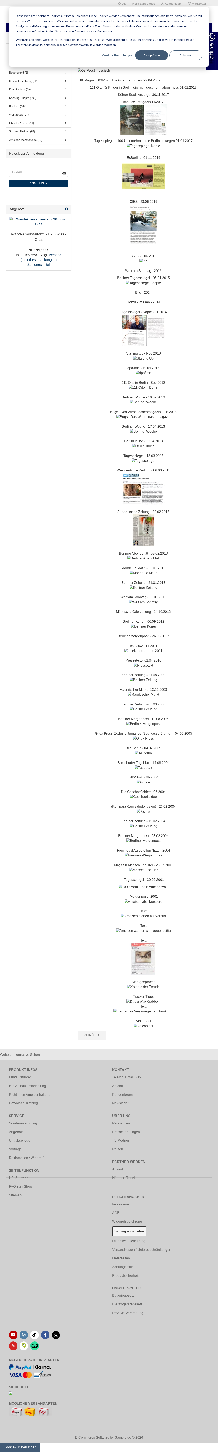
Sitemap (15, 1195)
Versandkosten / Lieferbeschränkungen (141, 1250)
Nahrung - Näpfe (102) (22, 98)
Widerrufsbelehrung (127, 1221)
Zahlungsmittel (123, 1267)
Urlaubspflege (19, 1140)
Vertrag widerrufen (129, 1231)
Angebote (16, 1132)
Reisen (117, 1149)
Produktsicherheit (125, 1275)
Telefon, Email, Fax (126, 1077)
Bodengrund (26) (19, 72)
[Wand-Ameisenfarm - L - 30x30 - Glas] (38, 222)
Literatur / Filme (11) (21, 123)
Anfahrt (117, 1086)
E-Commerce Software (92, 1437)
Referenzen (121, 1123)
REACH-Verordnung (127, 1313)
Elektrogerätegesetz (127, 1304)
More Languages (143, 3)
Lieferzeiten (121, 1258)
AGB (115, 1213)
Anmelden (39, 183)
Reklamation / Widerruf (26, 1158)
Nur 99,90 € (38, 250)
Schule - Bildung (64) (22, 131)
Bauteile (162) (17, 106)
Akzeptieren (151, 55)
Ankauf (117, 1169)
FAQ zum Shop (20, 1186)
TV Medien (120, 1140)
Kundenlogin (173, 3)
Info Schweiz (18, 1178)
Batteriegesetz (123, 1295)
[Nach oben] (206, 1446)
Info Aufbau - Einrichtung (27, 1086)
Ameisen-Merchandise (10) (25, 140)
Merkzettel (198, 3)
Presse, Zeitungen (126, 1132)
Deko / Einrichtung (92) (23, 81)
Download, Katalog (23, 1103)
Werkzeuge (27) (19, 114)
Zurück (92, 1035)
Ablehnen (185, 55)
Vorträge (15, 1149)
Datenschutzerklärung (128, 1241)
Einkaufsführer (20, 1077)
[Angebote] (66, 209)
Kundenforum (122, 1094)
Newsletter (120, 1103)
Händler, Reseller (125, 1178)
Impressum (120, 1204)
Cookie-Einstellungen (117, 55)
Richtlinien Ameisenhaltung (29, 1094)
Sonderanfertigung (23, 1123)
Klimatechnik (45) (20, 89)
